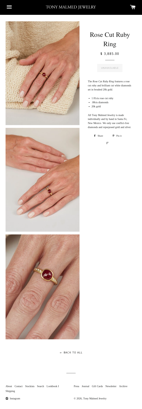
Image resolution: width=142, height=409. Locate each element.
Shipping (10, 391)
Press (76, 386)
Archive (123, 386)
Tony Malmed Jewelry (94, 398)
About (9, 386)
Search (40, 386)
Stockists (29, 386)
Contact (19, 386)
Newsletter (110, 386)
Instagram (14, 398)
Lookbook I (53, 386)
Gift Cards (97, 386)
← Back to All (71, 352)
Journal (85, 386)
